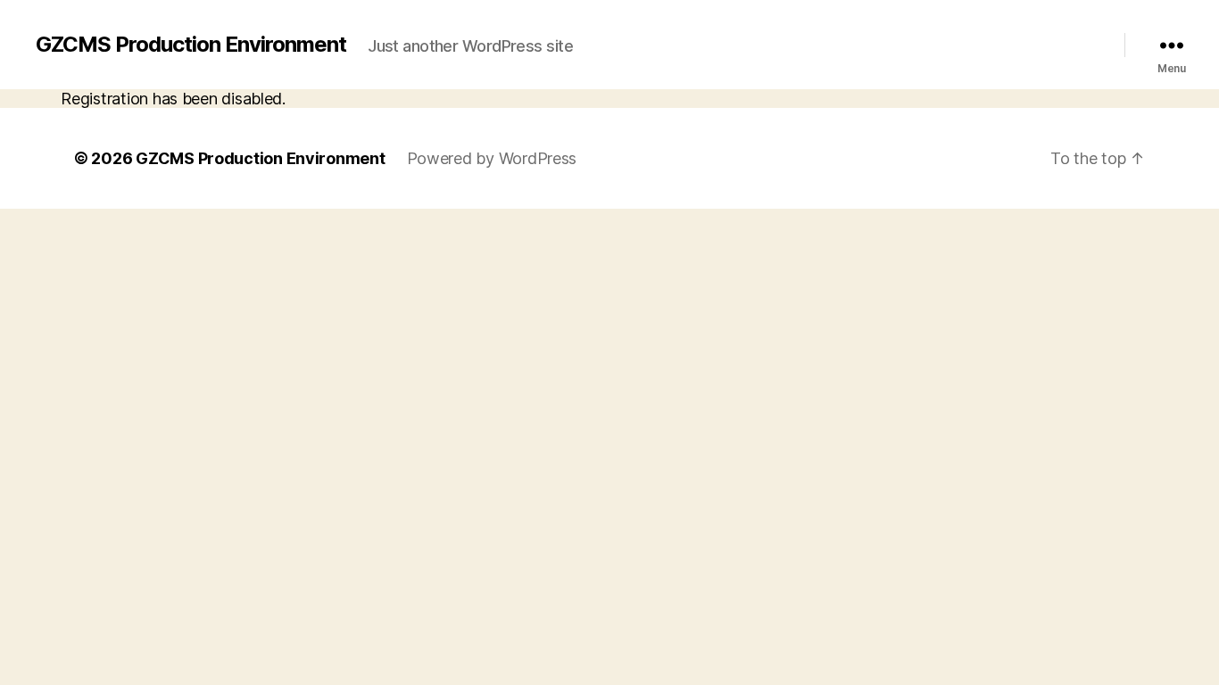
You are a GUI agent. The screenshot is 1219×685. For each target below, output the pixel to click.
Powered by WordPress (492, 158)
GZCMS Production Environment (191, 44)
